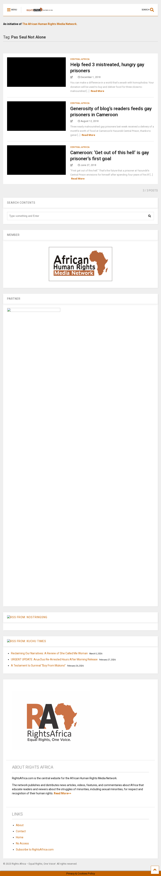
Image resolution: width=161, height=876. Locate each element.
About (20, 825)
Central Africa (80, 59)
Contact (21, 831)
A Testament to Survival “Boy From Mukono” (38, 665)
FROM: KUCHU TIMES (31, 641)
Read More (97, 91)
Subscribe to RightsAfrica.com (35, 849)
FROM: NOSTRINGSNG (32, 617)
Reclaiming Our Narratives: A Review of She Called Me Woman (49, 653)
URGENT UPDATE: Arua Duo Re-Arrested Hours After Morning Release (54, 659)
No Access (22, 843)
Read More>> (62, 793)
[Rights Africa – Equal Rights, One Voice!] (38, 13)
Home (19, 837)
